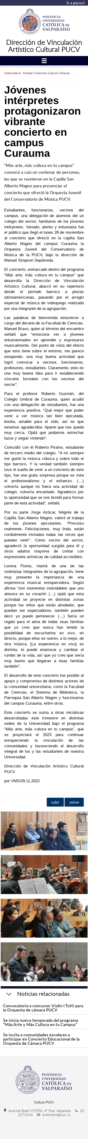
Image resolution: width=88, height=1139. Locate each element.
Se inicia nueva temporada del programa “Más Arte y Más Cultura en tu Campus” (40, 1022)
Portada (28, 73)
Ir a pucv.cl (75, 2)
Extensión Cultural (46, 73)
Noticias (65, 73)
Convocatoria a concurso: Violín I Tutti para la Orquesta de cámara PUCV (43, 1008)
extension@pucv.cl (56, 1114)
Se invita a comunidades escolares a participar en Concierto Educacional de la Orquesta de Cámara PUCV (41, 1039)
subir (55, 802)
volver (74, 802)
